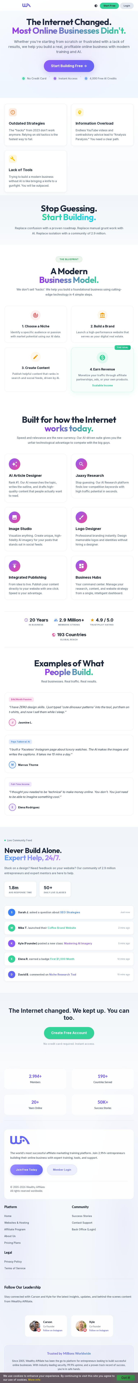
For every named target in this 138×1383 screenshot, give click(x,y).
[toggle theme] (96, 6)
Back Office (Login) (84, 1229)
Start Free (109, 5)
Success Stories (82, 1215)
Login (127, 5)
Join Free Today (26, 1169)
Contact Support (82, 1222)
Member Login (62, 1169)
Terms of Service (15, 1268)
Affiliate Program (14, 1229)
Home (8, 1215)
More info (34, 1379)
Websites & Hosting (16, 1222)
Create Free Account (69, 1033)
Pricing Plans (12, 1242)
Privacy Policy (13, 1261)
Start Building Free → (69, 66)
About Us (10, 1236)
